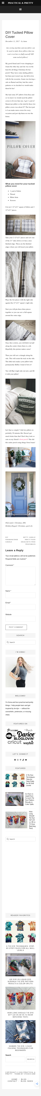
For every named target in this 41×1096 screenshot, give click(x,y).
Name (8, 591)
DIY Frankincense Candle (11, 540)
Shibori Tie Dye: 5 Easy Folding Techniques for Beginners (20, 1048)
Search (8, 1055)
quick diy (29, 526)
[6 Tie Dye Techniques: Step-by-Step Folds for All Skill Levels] (20, 931)
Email (8, 603)
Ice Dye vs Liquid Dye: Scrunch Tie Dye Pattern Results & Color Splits (29, 799)
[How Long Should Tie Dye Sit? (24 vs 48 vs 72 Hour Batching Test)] (20, 998)
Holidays (8, 526)
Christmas (18, 523)
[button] (20, 9)
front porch (24, 439)
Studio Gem (30, 1074)
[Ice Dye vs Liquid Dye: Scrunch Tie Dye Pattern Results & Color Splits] (20, 964)
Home (15, 1079)
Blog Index (27, 1081)
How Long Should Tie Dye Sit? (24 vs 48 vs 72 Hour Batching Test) (32, 820)
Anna (25, 41)
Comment (9, 565)
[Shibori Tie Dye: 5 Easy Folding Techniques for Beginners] (20, 1031)
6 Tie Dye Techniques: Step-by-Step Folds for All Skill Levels (30, 780)
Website (8, 614)
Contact (12, 1081)
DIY (24, 523)
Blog (24, 1079)
